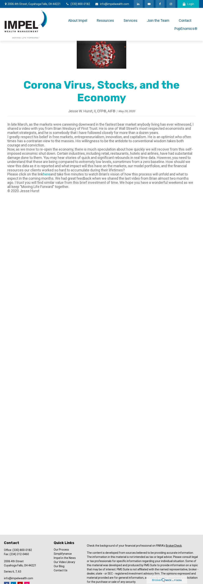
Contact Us (60, 570)
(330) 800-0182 (80, 4)
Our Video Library (64, 562)
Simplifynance (63, 553)
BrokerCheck (174, 545)
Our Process (61, 549)
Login (190, 4)
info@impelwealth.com (114, 4)
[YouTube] (149, 4)
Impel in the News (65, 557)
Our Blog (59, 566)
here (46, 174)
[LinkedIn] (138, 4)
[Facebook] (160, 4)
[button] (77, 20)
